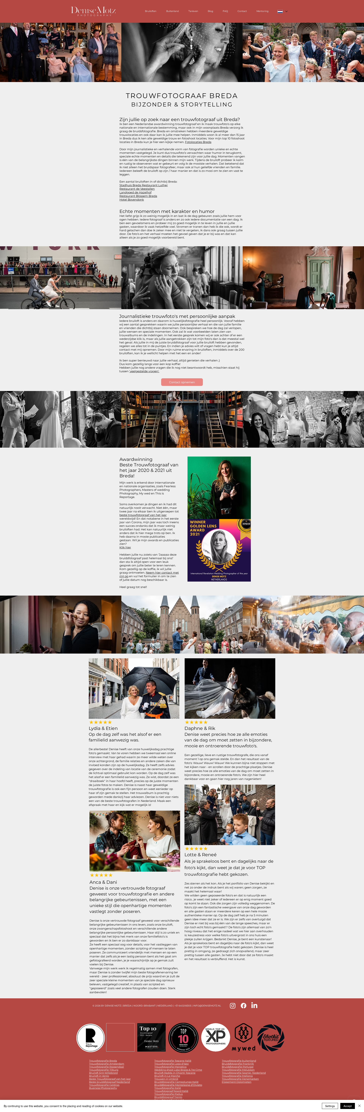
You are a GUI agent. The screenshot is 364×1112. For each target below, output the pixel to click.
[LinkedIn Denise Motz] (254, 1005)
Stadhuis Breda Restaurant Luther (143, 185)
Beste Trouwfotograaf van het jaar (110, 1078)
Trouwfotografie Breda (103, 1060)
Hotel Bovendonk (131, 199)
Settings (330, 1106)
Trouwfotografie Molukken (238, 1069)
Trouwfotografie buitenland (239, 1060)
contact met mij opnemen (137, 349)
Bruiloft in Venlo (99, 1075)
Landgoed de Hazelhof (135, 192)
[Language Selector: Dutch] (282, 11)
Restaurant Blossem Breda (138, 196)
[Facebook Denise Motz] (243, 1005)
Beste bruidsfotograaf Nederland (109, 1081)
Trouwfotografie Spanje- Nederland (244, 1072)
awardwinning (164, 124)
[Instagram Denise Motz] (232, 1005)
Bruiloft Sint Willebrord (103, 1072)
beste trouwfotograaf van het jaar (143, 515)
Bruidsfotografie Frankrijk (238, 1063)
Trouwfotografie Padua (168, 1094)
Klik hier (125, 547)
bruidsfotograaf (178, 342)
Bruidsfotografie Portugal (237, 1066)
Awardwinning (135, 459)
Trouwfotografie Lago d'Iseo (171, 1063)
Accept (348, 1106)
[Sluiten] (359, 1106)
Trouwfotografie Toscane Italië (172, 1060)
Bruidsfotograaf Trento (168, 1097)
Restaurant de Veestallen (137, 189)
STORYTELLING (207, 104)
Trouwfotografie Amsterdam (106, 1063)
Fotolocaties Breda (198, 142)
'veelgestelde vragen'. (144, 371)
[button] (60, 52)
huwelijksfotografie (186, 321)
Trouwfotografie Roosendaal (106, 1066)
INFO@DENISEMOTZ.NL (207, 1005)
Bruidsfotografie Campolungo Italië (176, 1081)
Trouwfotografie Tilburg (103, 1069)
